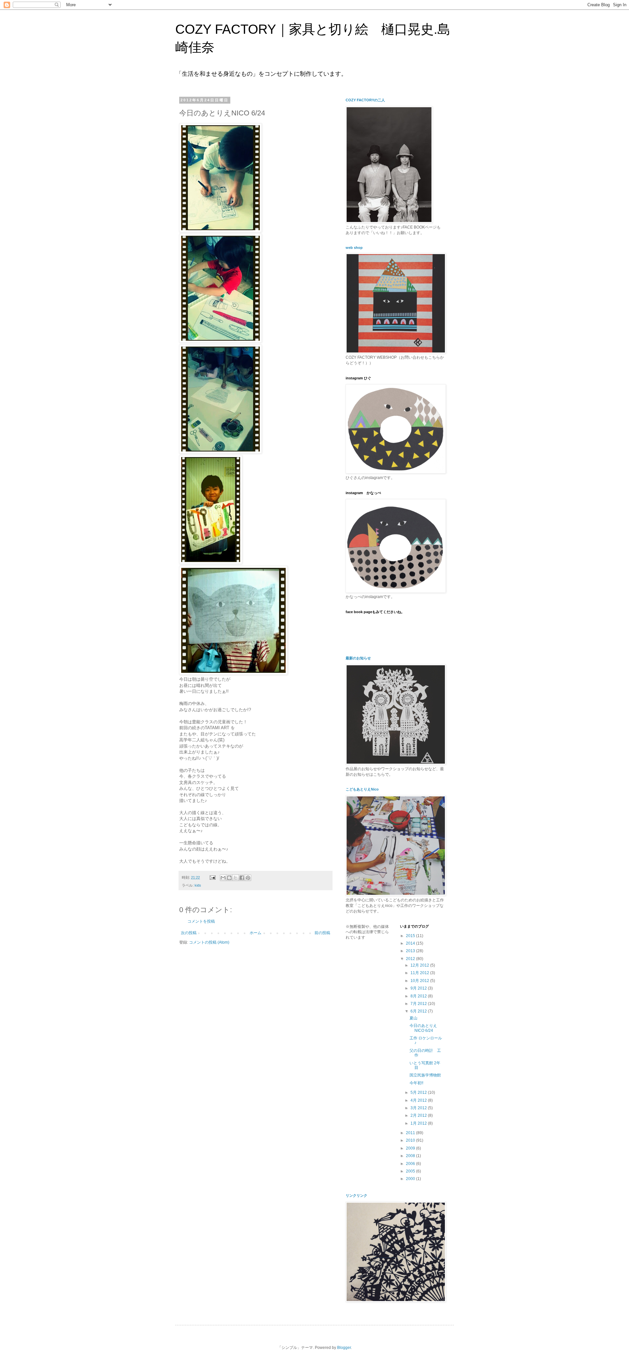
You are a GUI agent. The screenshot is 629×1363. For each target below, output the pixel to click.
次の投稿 (189, 933)
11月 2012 (420, 973)
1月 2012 (419, 1123)
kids (198, 885)
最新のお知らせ (358, 658)
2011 (411, 1133)
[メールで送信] (223, 877)
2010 (411, 1140)
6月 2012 (419, 1011)
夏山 (413, 1018)
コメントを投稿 (201, 921)
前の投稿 (322, 933)
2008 (411, 1155)
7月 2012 (419, 1003)
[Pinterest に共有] (248, 877)
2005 (411, 1171)
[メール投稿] (212, 877)
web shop (354, 248)
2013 (411, 951)
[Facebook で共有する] (241, 877)
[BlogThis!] (229, 877)
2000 (411, 1178)
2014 (411, 943)
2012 (411, 958)
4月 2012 (419, 1100)
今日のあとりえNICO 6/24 (423, 1027)
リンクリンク (356, 1195)
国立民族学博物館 (425, 1075)
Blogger (344, 1347)
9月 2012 (419, 988)
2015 (411, 935)
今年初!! (416, 1083)
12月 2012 (420, 965)
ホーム (255, 933)
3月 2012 (419, 1108)
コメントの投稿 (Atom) (209, 942)
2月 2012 (419, 1115)
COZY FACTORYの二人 (365, 100)
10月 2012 (420, 980)
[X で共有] (235, 877)
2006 (411, 1163)
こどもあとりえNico (362, 789)
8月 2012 (419, 996)
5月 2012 (419, 1092)
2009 (411, 1148)
